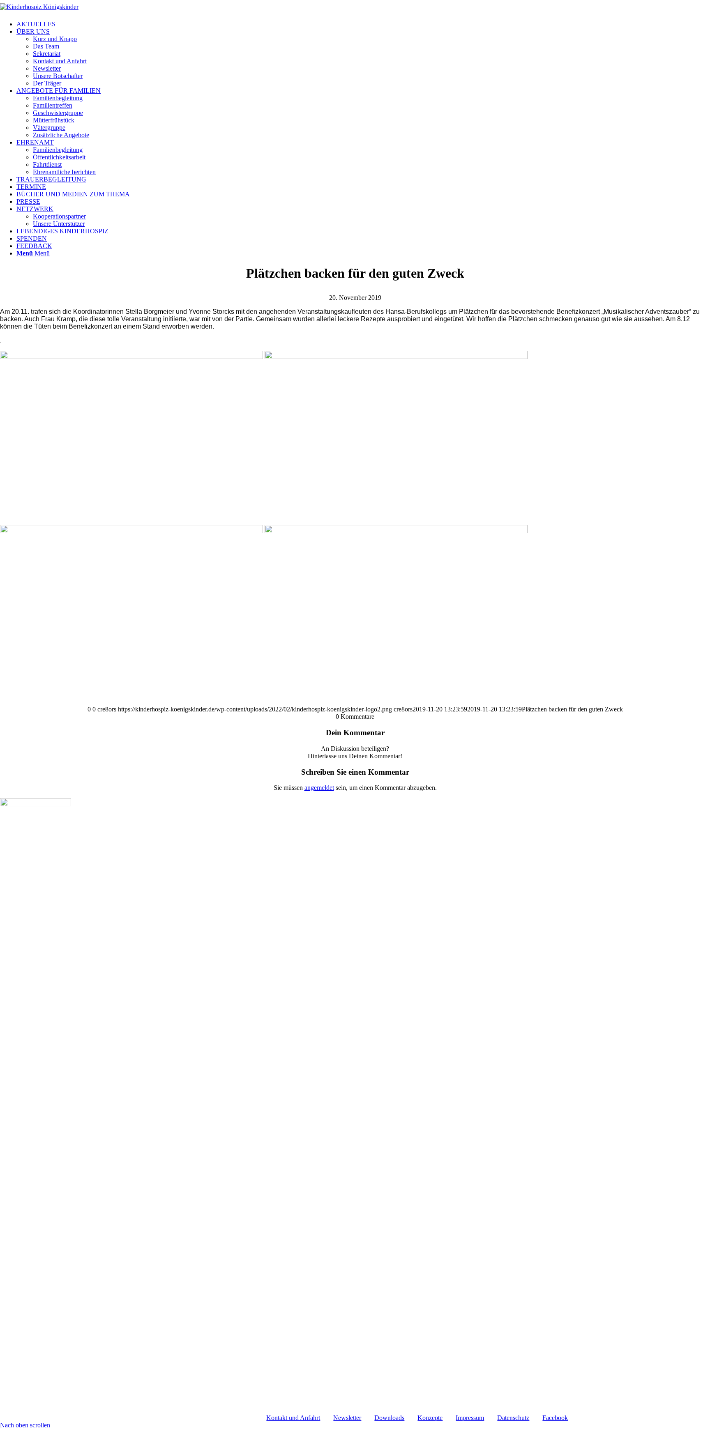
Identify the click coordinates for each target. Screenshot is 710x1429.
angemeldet (319, 787)
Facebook (555, 1417)
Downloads (389, 1417)
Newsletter (347, 1417)
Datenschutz (513, 1417)
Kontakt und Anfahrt (293, 1417)
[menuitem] (363, 24)
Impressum (470, 1417)
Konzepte (430, 1417)
